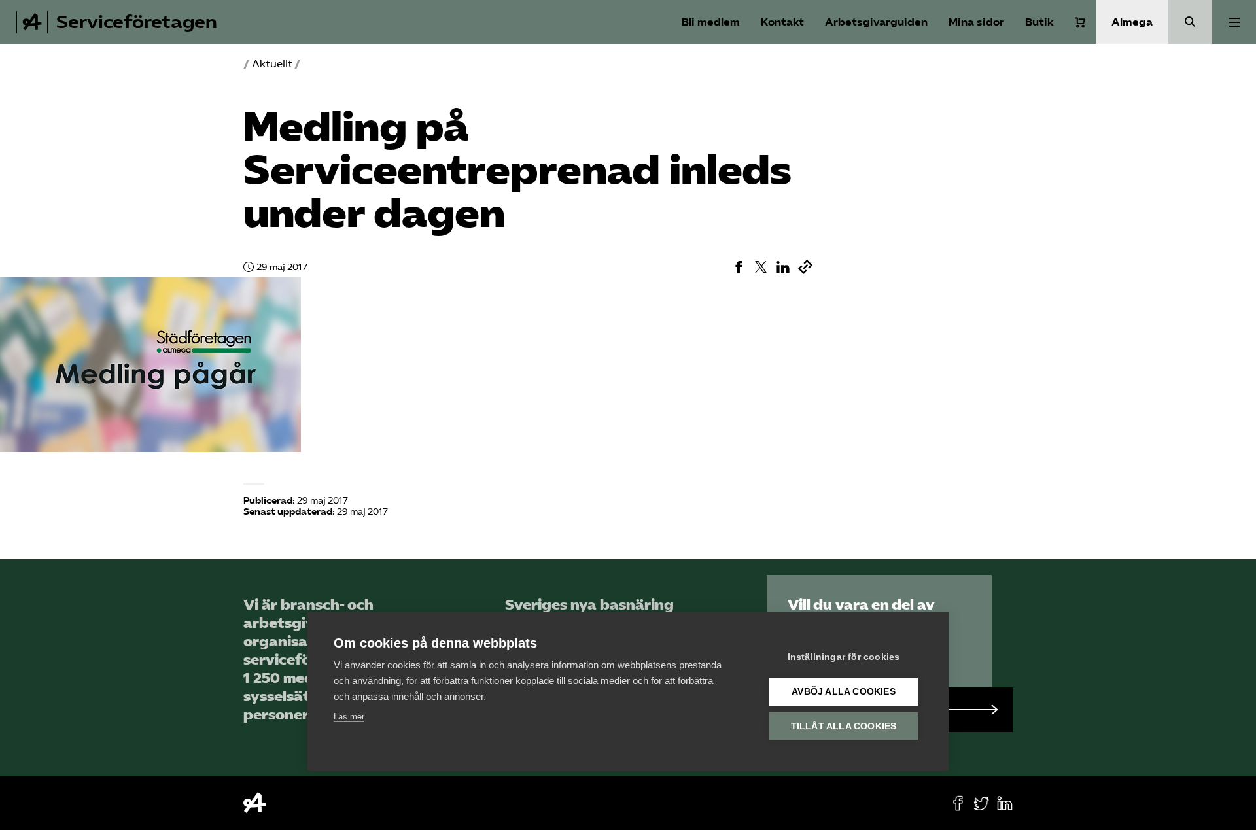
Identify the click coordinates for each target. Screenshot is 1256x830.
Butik (1039, 22)
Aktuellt (272, 64)
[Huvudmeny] (1234, 22)
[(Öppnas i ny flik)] (738, 267)
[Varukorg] (1080, 22)
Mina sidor (976, 22)
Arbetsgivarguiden (876, 22)
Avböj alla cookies (844, 692)
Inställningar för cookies (844, 657)
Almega (1132, 22)
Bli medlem (711, 22)
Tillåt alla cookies (844, 726)
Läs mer (349, 716)
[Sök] (1190, 22)
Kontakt (782, 22)
